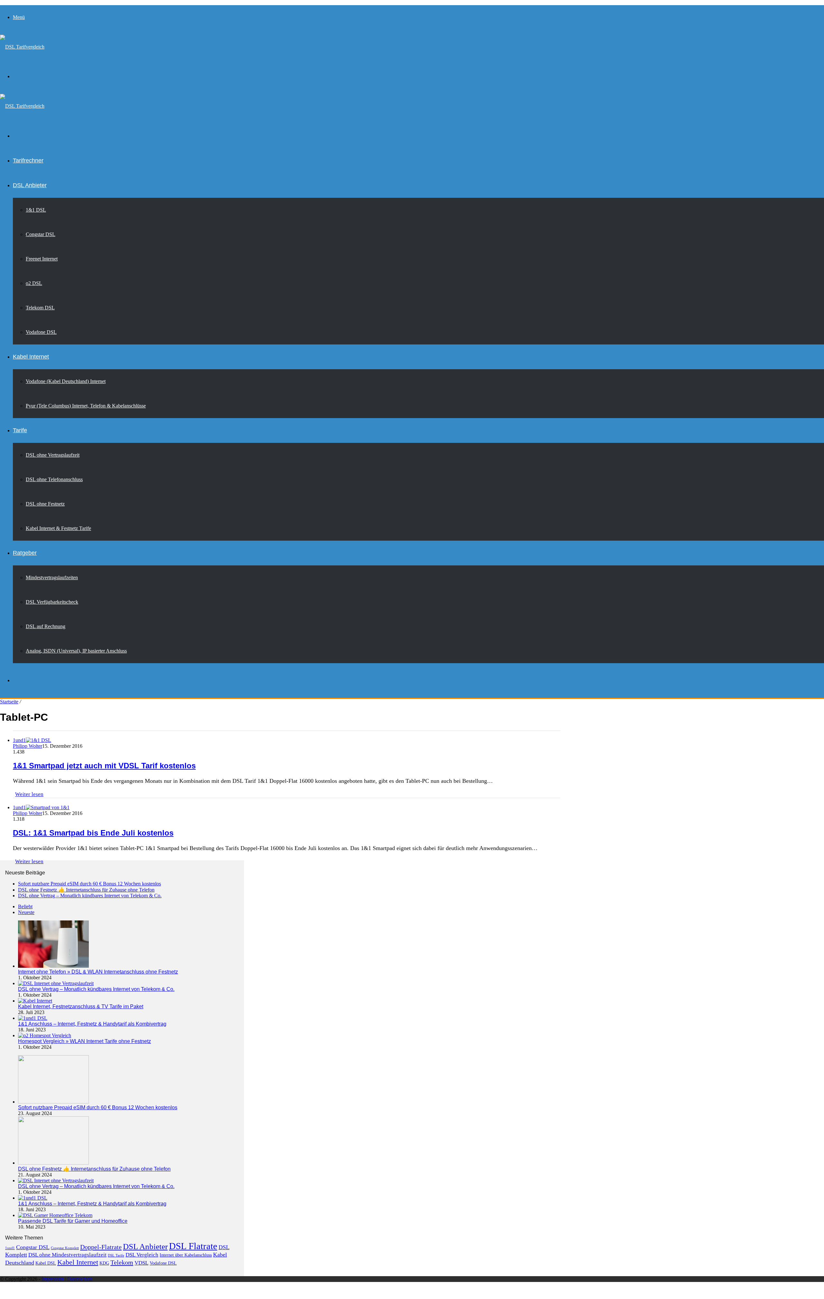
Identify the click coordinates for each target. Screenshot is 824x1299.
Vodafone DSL (41, 332)
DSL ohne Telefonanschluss (54, 479)
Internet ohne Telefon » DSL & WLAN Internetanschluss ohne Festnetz (98, 971)
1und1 (10, 1248)
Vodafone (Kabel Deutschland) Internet (66, 381)
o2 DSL (34, 283)
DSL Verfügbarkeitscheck (52, 602)
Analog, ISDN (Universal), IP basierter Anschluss (76, 651)
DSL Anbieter (30, 185)
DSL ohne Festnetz (45, 504)
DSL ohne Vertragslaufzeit (53, 455)
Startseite (9, 701)
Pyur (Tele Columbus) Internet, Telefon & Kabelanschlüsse (86, 405)
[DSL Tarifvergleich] (22, 47)
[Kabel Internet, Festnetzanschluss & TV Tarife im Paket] (35, 1000)
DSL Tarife (116, 1255)
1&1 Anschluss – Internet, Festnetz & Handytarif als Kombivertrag (92, 1024)
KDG (104, 1263)
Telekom (121, 1262)
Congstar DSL (40, 234)
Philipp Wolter (27, 746)
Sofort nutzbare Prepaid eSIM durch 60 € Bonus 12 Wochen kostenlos (89, 883)
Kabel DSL (45, 1263)
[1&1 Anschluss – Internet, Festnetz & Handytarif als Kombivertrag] (32, 1018)
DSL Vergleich (142, 1255)
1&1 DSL (36, 210)
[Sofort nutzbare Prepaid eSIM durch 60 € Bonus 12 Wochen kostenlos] (53, 1101)
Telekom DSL (40, 307)
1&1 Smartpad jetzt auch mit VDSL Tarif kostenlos (104, 765)
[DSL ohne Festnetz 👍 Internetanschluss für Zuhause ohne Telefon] (53, 1163)
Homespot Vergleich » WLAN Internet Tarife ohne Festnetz (84, 1041)
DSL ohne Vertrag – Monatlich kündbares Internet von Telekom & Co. (90, 895)
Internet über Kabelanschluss (186, 1255)
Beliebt (25, 906)
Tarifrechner (28, 160)
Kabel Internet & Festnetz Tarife (58, 528)
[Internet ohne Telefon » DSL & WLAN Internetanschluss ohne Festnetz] (53, 966)
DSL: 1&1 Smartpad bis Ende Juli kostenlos (93, 832)
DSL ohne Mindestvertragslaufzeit (67, 1255)
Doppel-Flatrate (101, 1246)
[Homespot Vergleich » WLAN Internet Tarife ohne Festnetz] (44, 1035)
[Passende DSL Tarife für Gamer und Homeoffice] (55, 1215)
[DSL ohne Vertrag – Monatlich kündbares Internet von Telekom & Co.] (56, 983)
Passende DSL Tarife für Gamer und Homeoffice (72, 1221)
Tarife (20, 430)
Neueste (26, 912)
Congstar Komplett (65, 1248)
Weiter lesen (29, 794)
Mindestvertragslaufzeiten (52, 577)
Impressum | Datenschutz (67, 1279)
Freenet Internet (42, 258)
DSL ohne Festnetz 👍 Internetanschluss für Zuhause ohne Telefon (86, 889)
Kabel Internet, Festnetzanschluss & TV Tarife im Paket (80, 1006)
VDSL (141, 1263)
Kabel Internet (31, 356)
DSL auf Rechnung (45, 626)
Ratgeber (25, 553)
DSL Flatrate (193, 1246)
